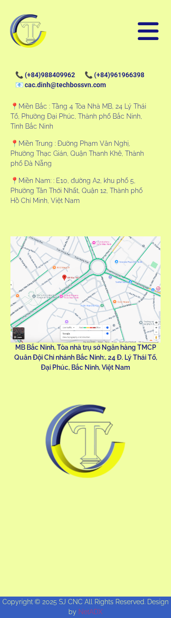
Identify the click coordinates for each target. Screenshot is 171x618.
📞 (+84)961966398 (114, 75)
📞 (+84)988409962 (45, 75)
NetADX (90, 612)
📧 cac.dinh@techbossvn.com (60, 85)
